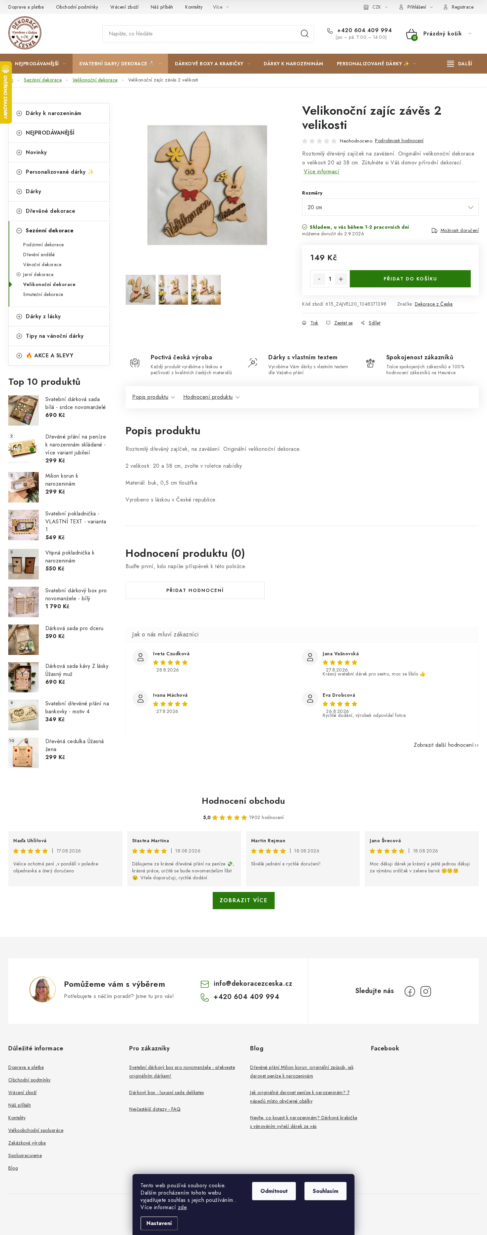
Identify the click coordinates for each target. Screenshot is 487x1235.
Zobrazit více (244, 900)
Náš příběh (162, 7)
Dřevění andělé (39, 254)
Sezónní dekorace (50, 230)
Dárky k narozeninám (53, 113)
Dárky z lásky (43, 316)
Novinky (36, 152)
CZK (376, 7)
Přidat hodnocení (195, 590)
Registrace (462, 7)
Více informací (321, 171)
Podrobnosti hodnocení (399, 140)
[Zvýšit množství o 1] (341, 279)
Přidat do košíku (410, 278)
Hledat (305, 33)
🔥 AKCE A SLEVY (49, 355)
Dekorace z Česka (434, 304)
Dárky (33, 191)
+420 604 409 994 (364, 30)
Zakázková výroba (27, 1143)
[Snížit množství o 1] (319, 279)
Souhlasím (325, 1191)
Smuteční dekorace (43, 294)
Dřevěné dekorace (50, 211)
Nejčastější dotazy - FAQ (155, 1109)
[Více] (460, 64)
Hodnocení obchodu (243, 800)
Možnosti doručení (460, 230)
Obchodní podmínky (77, 7)
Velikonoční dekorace (49, 284)
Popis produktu (150, 397)
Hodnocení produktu (208, 397)
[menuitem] (40, 64)
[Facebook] (410, 991)
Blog (13, 1168)
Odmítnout (274, 1191)
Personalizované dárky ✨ (60, 172)
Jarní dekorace (38, 274)
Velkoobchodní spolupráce (35, 1130)
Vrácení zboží (124, 7)
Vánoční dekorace (42, 264)
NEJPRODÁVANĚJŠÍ (50, 133)
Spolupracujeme (25, 1155)
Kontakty (193, 7)
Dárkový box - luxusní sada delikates (166, 1092)
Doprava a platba (26, 7)
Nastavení (159, 1223)
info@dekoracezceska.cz (253, 983)
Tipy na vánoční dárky (55, 336)
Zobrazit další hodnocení (444, 745)
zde (182, 1207)
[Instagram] (425, 991)
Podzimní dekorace (43, 244)
